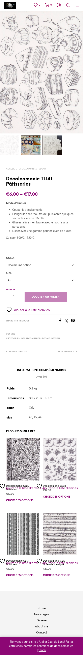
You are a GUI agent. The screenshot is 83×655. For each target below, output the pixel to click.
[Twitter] (68, 321)
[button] (36, 5)
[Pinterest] (74, 321)
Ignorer (41, 650)
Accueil (10, 169)
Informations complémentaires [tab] (41, 370)
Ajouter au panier (45, 297)
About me (41, 626)
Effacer (11, 289)
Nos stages (41, 614)
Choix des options (19, 500)
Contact (41, 632)
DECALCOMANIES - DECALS (32, 169)
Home (41, 608)
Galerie (42, 620)
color (11, 258)
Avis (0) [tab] (41, 377)
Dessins (55, 338)
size (9, 273)
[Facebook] (61, 321)
